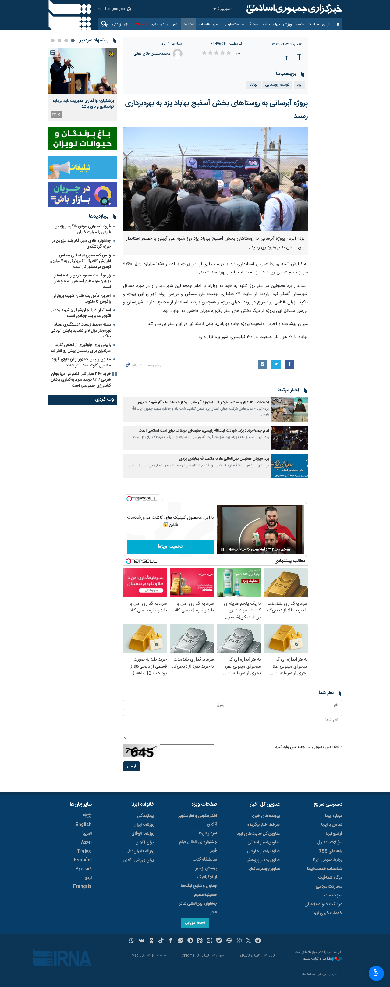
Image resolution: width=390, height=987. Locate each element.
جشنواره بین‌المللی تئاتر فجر (198, 908)
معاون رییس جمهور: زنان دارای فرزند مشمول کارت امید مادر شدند (81, 362)
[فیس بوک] (171, 941)
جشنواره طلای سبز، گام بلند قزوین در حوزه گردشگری (81, 243)
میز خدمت (333, 895)
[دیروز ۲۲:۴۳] (82, 71)
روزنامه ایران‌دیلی (139, 851)
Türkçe (84, 851)
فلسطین (203, 24)
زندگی (116, 24)
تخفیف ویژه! (170, 547)
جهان (276, 24)
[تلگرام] (258, 941)
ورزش (287, 24)
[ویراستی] (180, 941)
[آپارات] (229, 941)
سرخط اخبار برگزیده (263, 824)
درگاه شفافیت (330, 878)
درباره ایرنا (333, 816)
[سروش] (190, 941)
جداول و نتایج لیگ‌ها (199, 886)
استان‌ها (188, 24)
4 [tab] (53, 40)
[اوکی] (151, 941)
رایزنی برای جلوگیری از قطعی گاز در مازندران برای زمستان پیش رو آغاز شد (81, 348)
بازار (126, 24)
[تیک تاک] (161, 941)
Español (83, 860)
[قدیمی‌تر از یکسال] (289, 409)
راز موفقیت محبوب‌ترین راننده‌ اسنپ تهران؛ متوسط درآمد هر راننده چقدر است (82, 281)
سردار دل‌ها (207, 833)
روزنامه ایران (143, 824)
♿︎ (376, 972)
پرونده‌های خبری (265, 816)
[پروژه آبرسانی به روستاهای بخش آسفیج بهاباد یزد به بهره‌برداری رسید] (215, 179)
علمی (216, 24)
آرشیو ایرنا (334, 833)
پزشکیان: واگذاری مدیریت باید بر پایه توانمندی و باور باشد (83, 104)
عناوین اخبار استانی (263, 842)
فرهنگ (253, 24)
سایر (105, 24)
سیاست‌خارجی (234, 24)
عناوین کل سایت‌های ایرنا (258, 833)
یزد (163, 44)
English (84, 824)
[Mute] (231, 549)
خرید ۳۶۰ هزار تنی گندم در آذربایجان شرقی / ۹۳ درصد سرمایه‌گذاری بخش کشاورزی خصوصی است (81, 380)
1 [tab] (73, 40)
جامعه (265, 24)
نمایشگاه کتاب (205, 859)
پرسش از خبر (206, 868)
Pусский (84, 869)
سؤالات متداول (329, 842)
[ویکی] (141, 941)
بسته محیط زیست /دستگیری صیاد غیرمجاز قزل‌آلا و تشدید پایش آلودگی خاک (80, 330)
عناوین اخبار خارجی (263, 851)
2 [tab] (66, 40)
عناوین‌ (327, 24)
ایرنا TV (138, 24)
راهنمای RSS (330, 851)
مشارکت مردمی (329, 886)
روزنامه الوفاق (142, 833)
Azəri (86, 842)
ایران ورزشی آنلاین (138, 860)
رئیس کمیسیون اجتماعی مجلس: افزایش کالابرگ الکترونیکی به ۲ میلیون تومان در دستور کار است (80, 261)
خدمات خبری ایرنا (327, 913)
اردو (88, 878)
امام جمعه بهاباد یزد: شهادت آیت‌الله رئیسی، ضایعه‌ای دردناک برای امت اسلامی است (204, 431)
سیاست (313, 24)
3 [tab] (59, 40)
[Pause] (222, 549)
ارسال (131, 766)
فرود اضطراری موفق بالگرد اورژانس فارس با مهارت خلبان (82, 229)
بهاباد (253, 85)
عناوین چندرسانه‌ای (263, 869)
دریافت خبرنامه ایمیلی (323, 904)
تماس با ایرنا (331, 824)
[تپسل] (129, 499)
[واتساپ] (132, 941)
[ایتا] (200, 941)
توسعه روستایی (277, 85)
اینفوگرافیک (207, 877)
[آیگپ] (209, 941)
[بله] (219, 941)
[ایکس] (248, 941)
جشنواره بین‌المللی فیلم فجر (198, 846)
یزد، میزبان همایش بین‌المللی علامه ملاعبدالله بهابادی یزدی (224, 459)
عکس (175, 24)
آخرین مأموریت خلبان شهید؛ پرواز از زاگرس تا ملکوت (82, 299)
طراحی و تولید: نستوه (317, 959)
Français (82, 886)
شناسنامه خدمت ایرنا (324, 869)
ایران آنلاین (145, 842)
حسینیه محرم (205, 895)
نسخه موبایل (195, 923)
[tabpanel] (82, 84)
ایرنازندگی (145, 816)
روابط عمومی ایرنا (327, 860)
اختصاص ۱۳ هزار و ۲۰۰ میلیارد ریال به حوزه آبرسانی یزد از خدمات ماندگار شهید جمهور (203, 402)
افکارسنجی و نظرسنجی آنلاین (197, 820)
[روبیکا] (239, 941)
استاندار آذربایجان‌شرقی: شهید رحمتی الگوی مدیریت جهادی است (80, 313)
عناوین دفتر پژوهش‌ (262, 860)
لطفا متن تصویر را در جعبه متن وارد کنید (308, 747)
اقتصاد (300, 24)
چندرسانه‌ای (159, 24)
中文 (87, 816)
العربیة (86, 833)
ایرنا (293, 9)
